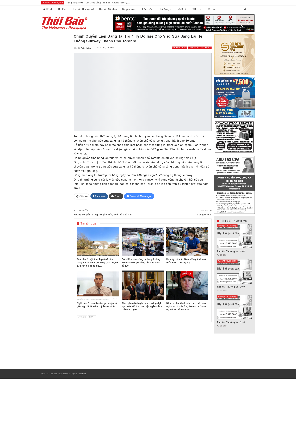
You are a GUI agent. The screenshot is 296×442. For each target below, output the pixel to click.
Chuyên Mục (128, 9)
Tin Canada (205, 48)
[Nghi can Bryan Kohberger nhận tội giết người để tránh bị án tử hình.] (98, 285)
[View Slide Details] (184, 23)
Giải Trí (195, 9)
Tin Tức (62, 9)
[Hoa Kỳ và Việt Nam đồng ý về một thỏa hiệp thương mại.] (187, 241)
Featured (193, 48)
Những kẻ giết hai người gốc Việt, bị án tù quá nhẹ (103, 214)
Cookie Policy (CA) (121, 2)
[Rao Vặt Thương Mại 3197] (234, 272)
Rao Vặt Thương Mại (83, 9)
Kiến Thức (147, 9)
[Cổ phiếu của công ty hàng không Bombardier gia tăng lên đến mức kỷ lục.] (143, 241)
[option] (234, 277)
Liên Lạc (211, 9)
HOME (49, 9)
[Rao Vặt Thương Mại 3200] (234, 236)
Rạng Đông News (75, 2)
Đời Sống (164, 9)
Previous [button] (242, 25)
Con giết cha (204, 214)
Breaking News (179, 48)
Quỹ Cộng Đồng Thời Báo (98, 2)
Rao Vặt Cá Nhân (108, 9)
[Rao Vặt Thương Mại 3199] (234, 307)
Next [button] (248, 25)
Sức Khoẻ (182, 9)
